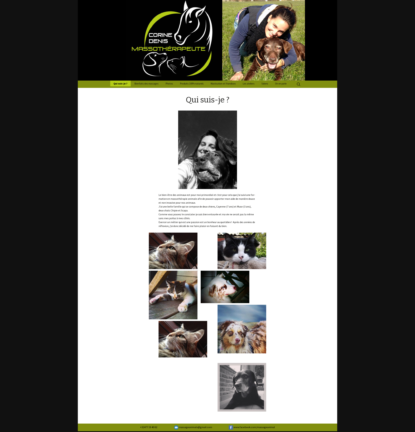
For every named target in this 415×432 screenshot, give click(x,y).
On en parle (281, 83)
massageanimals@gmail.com (195, 427)
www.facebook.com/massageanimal (254, 427)
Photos (169, 83)
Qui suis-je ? (120, 83)
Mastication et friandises (223, 83)
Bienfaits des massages (146, 83)
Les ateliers (249, 83)
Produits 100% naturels (192, 83)
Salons (264, 83)
